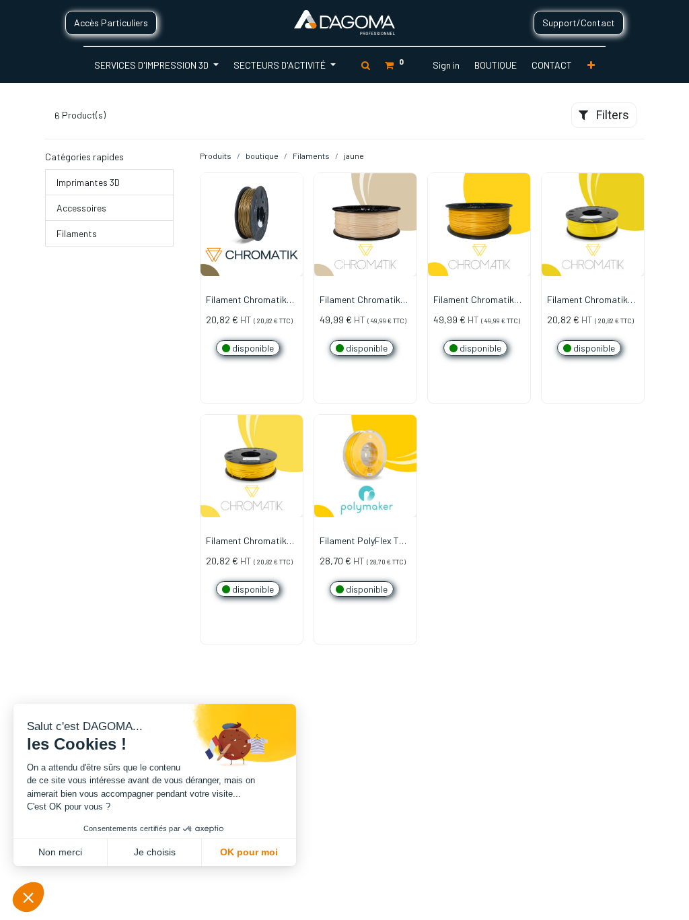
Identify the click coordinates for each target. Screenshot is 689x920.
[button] (591, 65)
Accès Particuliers (111, 22)
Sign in (446, 65)
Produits (215, 155)
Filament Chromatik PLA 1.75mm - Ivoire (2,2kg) (360, 300)
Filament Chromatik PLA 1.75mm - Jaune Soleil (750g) (247, 541)
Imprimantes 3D (88, 182)
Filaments (77, 233)
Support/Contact (578, 22)
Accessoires (81, 207)
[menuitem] (495, 65)
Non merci (60, 852)
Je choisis (155, 852)
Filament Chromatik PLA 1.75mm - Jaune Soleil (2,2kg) (475, 300)
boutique (262, 155)
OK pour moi (249, 852)
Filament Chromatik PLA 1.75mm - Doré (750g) (246, 300)
